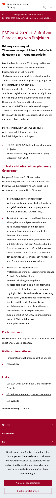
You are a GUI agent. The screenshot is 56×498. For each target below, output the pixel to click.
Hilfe (4, 442)
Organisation (8, 433)
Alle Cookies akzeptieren (28, 482)
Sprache (6, 424)
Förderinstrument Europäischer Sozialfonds (28, 357)
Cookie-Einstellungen (28, 490)
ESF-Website (12, 364)
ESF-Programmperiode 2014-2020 (26, 14)
